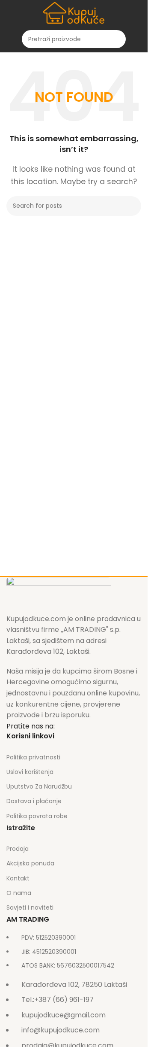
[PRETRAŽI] (117, 39)
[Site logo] (74, 12)
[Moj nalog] (137, 39)
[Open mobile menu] (10, 39)
